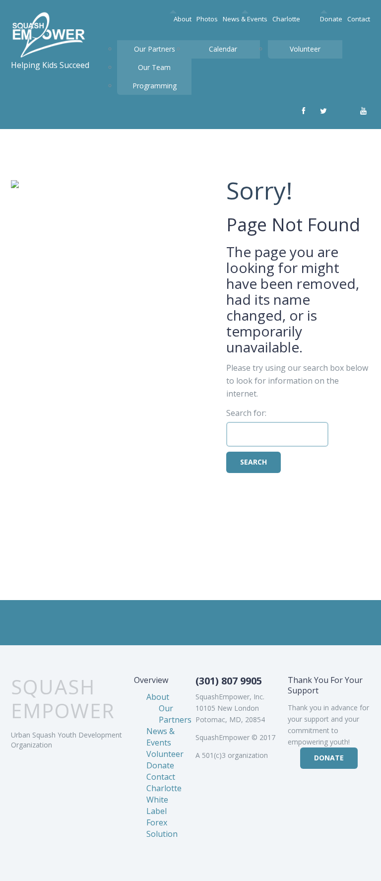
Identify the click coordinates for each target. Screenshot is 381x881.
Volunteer (305, 49)
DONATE (329, 757)
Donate (331, 18)
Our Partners (154, 49)
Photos (207, 18)
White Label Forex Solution (162, 816)
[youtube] (363, 111)
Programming (154, 85)
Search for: (246, 412)
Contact (358, 18)
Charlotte (286, 18)
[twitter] (323, 111)
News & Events (245, 18)
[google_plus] (343, 111)
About (182, 18)
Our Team (154, 67)
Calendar (223, 49)
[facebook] (304, 111)
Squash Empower (63, 699)
